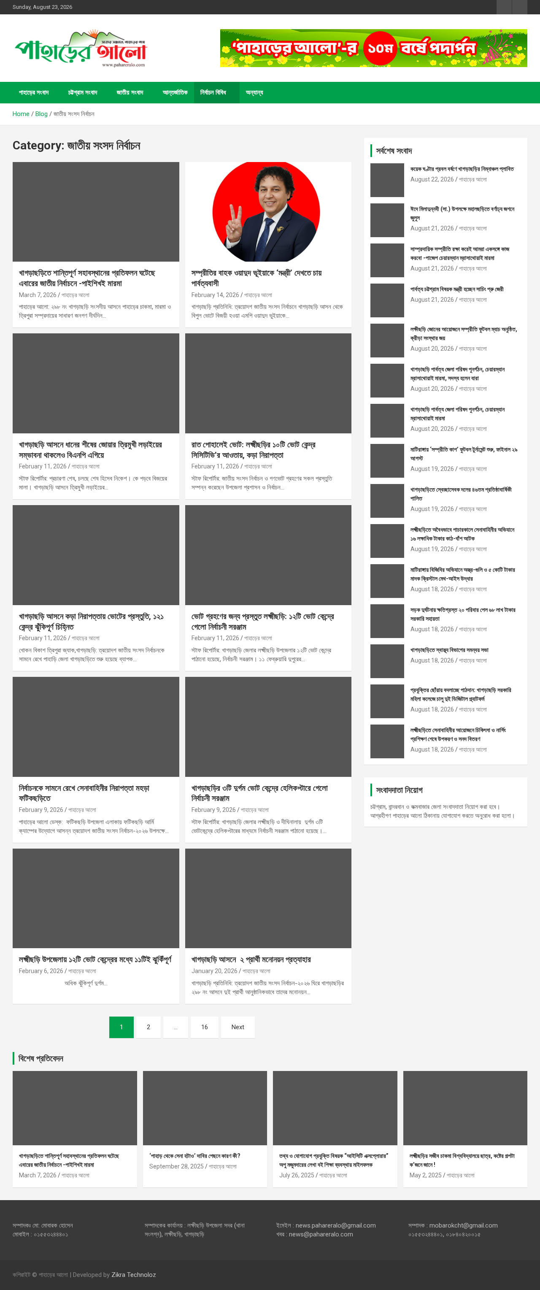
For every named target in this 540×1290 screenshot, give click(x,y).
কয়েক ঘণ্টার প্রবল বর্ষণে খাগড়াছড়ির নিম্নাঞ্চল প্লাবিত (462, 168)
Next (238, 1027)
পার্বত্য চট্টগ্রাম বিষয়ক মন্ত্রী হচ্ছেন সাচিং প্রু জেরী (457, 289)
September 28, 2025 (176, 1166)
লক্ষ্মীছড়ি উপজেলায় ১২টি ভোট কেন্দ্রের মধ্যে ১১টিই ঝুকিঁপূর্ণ (95, 959)
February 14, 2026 (215, 295)
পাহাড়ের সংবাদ (34, 92)
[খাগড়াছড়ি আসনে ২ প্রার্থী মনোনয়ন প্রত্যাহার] (268, 898)
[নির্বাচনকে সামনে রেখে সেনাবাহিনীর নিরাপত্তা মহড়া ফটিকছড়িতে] (96, 726)
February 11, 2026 (43, 466)
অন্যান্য (254, 92)
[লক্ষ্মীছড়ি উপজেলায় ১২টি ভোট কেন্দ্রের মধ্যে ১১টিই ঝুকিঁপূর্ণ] (96, 898)
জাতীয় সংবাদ (130, 92)
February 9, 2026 (41, 809)
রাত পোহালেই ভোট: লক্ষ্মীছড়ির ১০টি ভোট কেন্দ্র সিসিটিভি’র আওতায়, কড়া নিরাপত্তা (254, 450)
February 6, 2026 (41, 971)
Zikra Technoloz (133, 1275)
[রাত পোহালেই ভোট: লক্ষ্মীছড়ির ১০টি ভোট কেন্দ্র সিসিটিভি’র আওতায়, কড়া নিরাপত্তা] (268, 383)
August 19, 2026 (432, 468)
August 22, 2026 (432, 179)
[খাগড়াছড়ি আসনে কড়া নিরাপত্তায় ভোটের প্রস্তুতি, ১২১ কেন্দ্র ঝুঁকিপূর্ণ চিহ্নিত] (96, 555)
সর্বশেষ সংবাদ (394, 151)
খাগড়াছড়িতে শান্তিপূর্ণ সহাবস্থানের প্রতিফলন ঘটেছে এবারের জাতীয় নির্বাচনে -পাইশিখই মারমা (87, 278)
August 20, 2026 (432, 348)
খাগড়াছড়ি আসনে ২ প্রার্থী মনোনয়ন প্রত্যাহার (251, 959)
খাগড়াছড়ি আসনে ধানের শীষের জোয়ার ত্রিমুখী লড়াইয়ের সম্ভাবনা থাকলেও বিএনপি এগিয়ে (90, 450)
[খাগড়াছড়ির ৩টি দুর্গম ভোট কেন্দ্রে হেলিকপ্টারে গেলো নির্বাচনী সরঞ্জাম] (268, 726)
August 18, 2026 (432, 589)
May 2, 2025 (426, 1175)
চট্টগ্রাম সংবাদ (82, 92)
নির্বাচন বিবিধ (213, 92)
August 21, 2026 (432, 228)
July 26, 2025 (296, 1175)
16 (204, 1027)
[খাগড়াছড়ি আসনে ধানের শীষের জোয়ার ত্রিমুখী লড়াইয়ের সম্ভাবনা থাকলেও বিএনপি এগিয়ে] (96, 383)
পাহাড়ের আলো (75, 295)
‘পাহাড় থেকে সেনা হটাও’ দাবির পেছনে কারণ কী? (194, 1155)
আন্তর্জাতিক (175, 92)
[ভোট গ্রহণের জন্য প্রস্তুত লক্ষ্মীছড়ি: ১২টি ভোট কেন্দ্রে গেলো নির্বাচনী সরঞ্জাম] (268, 555)
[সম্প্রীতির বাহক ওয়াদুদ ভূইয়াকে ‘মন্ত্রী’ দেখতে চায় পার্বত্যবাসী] (268, 212)
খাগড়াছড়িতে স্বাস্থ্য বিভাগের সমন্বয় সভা (449, 649)
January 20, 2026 (215, 971)
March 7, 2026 (38, 295)
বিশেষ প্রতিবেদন (41, 1058)
